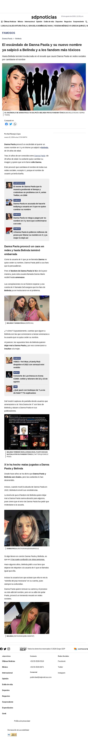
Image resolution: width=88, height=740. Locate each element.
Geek (4, 713)
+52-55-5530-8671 (37, 667)
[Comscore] (81, 649)
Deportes (59, 22)
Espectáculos (7, 708)
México (20, 22)
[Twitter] (11, 124)
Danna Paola (7, 39)
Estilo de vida (49, 22)
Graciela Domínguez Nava (40, 26)
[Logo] (44, 17)
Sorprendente (78, 22)
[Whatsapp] (15, 124)
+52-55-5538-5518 (37, 661)
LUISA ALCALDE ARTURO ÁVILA (14, 26)
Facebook (61, 661)
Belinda (18, 39)
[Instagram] (8, 648)
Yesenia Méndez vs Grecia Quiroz (69, 26)
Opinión (39, 22)
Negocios (68, 22)
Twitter (60, 667)
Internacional (30, 22)
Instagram (61, 673)
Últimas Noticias (10, 22)
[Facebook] (6, 124)
